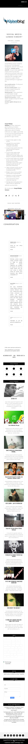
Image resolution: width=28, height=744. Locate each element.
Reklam (20, 649)
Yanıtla (11, 249)
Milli (16, 647)
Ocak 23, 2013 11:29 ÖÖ (16, 318)
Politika (16, 649)
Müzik (19, 647)
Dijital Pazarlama (7, 640)
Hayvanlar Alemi (7, 643)
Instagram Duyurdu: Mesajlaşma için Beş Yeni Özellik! (14, 717)
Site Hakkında (13, 652)
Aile (5, 638)
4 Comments (14, 42)
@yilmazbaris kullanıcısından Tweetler (14, 674)
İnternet (5, 645)
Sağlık (5, 652)
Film (19, 640)
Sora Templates (12, 742)
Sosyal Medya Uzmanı (9, 124)
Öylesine (6, 649)
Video (8, 656)
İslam (9, 645)
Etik (16, 640)
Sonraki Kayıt (8, 355)
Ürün (5, 656)
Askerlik (8, 638)
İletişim (13, 643)
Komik (21, 645)
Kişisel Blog (13, 242)
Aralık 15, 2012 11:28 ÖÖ (16, 256)
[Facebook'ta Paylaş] (18, 195)
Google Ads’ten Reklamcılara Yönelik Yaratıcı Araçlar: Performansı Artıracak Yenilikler (14, 721)
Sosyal (13, 203)
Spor (12, 654)
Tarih (15, 654)
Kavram (9, 203)
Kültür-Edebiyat (7, 647)
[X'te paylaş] (5, 195)
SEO (8, 652)
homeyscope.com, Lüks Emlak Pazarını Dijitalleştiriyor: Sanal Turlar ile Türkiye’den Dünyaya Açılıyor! (14, 713)
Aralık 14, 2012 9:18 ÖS (15, 243)
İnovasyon (18, 643)
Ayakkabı (13, 638)
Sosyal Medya (17, 203)
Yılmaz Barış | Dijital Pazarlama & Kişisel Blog (17, 740)
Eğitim (13, 640)
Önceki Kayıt (20, 355)
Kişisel (17, 645)
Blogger (17, 638)
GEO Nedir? (14, 710)
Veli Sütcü (12, 283)
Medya (12, 647)
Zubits (16, 656)
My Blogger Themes (19, 742)
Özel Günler (11, 649)
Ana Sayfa (14, 356)
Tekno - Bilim (19, 654)
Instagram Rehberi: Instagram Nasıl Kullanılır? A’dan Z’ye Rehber (14, 707)
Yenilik (12, 656)
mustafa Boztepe (14, 255)
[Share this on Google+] (8, 195)
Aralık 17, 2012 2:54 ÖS (16, 284)
